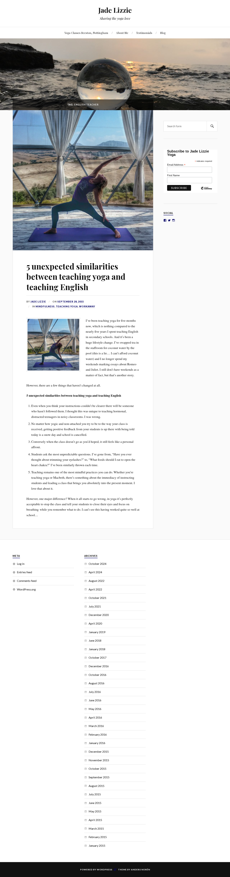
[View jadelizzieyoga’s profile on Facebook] (165, 220)
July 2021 (95, 606)
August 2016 (96, 683)
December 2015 (99, 751)
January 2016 (97, 743)
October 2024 (97, 563)
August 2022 (96, 580)
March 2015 (96, 828)
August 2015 (96, 785)
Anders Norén (140, 869)
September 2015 (99, 777)
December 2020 (99, 614)
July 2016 (95, 691)
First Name (173, 175)
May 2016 (95, 708)
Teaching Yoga (67, 306)
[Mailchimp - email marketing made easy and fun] (206, 190)
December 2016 (99, 666)
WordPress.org (26, 589)
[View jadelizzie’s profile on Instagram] (173, 220)
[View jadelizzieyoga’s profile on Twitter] (169, 220)
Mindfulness (45, 306)
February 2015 (98, 837)
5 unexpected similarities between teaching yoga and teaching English (75, 276)
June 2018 (95, 640)
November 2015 (99, 760)
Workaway (87, 306)
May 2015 (95, 811)
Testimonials (144, 33)
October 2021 (97, 597)
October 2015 (97, 768)
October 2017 (97, 657)
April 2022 (95, 589)
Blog (163, 33)
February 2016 (98, 734)
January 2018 (97, 649)
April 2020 (95, 623)
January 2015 (97, 845)
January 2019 (97, 632)
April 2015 (95, 820)
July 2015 (95, 794)
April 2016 (95, 717)
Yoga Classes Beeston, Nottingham (86, 33)
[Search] (212, 126)
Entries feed (24, 572)
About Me (122, 33)
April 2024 (95, 572)
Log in (20, 563)
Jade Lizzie (115, 10)
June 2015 (95, 803)
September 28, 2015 (70, 301)
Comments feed (26, 580)
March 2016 (96, 726)
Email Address (176, 164)
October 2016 (97, 674)
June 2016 (95, 700)
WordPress (104, 869)
